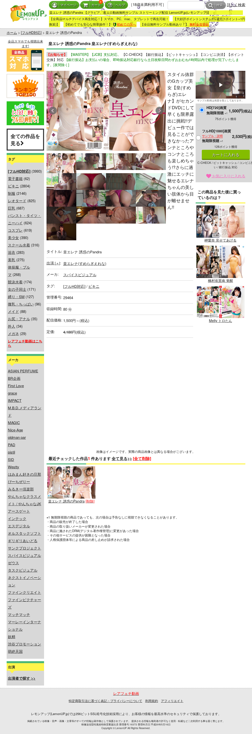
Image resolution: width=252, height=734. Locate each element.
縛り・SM (16, 296)
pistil (11, 452)
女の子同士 (17, 289)
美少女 (13, 237)
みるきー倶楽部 (21, 488)
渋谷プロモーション (24, 643)
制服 (11, 193)
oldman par (17, 437)
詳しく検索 (236, 4)
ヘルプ (120, 5)
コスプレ (15, 230)
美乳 (11, 259)
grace (12, 393)
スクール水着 (19, 244)
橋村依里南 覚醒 (220, 280)
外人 (11, 326)
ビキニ (13, 185)
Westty (13, 466)
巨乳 (11, 208)
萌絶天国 (15, 651)
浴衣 (11, 252)
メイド (13, 311)
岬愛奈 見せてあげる (220, 240)
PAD (11, 444)
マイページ (68, 5)
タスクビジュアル (22, 570)
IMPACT (14, 400)
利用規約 (151, 700)
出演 (53, 262)
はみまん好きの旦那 (24, 474)
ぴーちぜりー (19, 481)
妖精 (11, 636)
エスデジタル (19, 525)
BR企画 (14, 378)
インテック (17, 518)
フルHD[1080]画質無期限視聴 (216, 135)
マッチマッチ (19, 614)
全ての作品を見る (25, 139)
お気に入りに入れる (228, 175)
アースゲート (19, 511)
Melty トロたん (220, 320)
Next (159, 111)
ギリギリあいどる (22, 540)
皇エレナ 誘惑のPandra (66, 501)
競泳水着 (15, 281)
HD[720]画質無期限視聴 (217, 110)
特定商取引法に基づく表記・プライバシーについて (105, 700)
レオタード (17, 200)
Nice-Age (15, 429)
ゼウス (13, 562)
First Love (16, 385)
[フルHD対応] (31, 32)
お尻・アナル (19, 318)
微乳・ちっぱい (21, 303)
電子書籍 (15, 178)
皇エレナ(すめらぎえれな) (84, 263)
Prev (53, 111)
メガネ (13, 333)
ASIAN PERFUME (23, 370)
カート (96, 5)
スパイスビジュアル (24, 555)
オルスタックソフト (24, 533)
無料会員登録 (199, 24)
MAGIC (14, 422)
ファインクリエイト (24, 592)
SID (11, 459)
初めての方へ (126, 24)
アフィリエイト (172, 700)
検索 (220, 5)
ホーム (12, 32)
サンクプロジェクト (24, 547)
